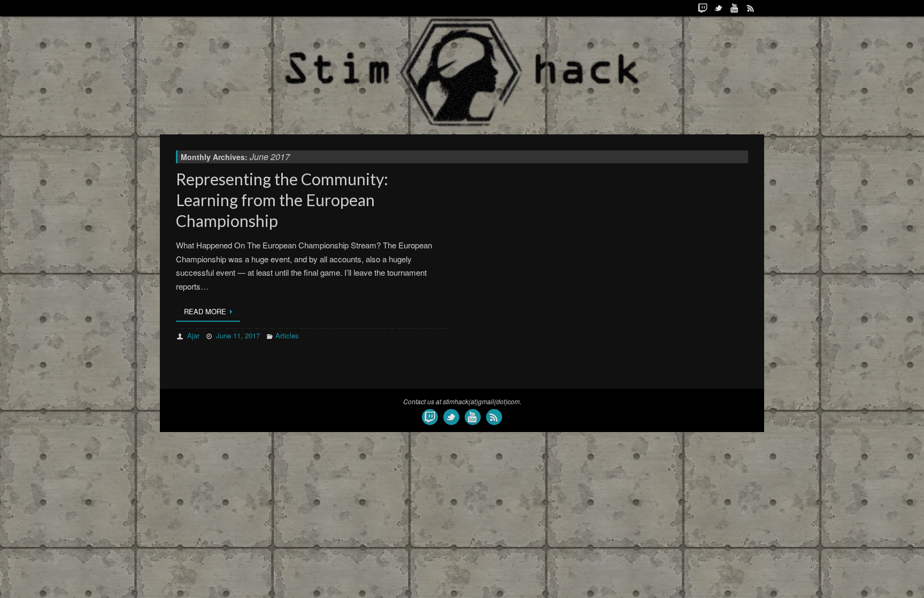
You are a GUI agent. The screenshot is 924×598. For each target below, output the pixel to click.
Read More (205, 311)
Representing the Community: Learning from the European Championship (282, 199)
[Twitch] (703, 8)
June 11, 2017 (238, 335)
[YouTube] (735, 8)
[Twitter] (719, 8)
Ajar (193, 335)
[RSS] (751, 8)
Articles (287, 335)
